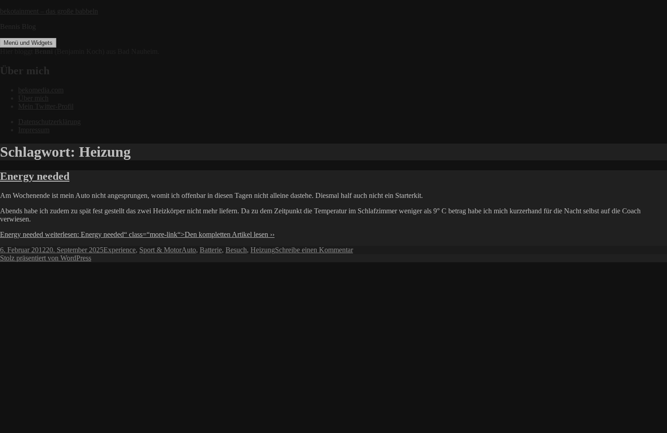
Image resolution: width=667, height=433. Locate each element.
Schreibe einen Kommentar (314, 250)
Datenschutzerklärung (49, 121)
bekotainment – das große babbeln (49, 11)
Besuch (236, 250)
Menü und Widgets (28, 42)
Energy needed (34, 176)
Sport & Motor (160, 250)
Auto (188, 250)
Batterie (211, 250)
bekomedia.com (41, 90)
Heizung (262, 250)
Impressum (33, 130)
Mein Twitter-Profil (46, 106)
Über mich (33, 98)
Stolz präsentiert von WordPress (45, 258)
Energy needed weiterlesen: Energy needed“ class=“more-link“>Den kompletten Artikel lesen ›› (137, 234)
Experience (119, 250)
